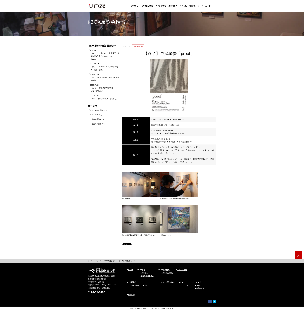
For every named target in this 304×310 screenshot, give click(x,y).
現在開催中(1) (97, 115)
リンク (185, 285)
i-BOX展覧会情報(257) (98, 110)
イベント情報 (160, 6)
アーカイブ (206, 6)
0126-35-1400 (96, 292)
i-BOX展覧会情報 (109, 261)
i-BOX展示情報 (147, 6)
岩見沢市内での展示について (142, 285)
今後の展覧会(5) (98, 119)
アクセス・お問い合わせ (189, 6)
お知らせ (131, 295)
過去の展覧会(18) (98, 124)
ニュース (98, 261)
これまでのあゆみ (147, 276)
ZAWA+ (198, 285)
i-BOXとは (134, 6)
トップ (90, 261)
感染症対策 (200, 288)
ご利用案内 (172, 6)
